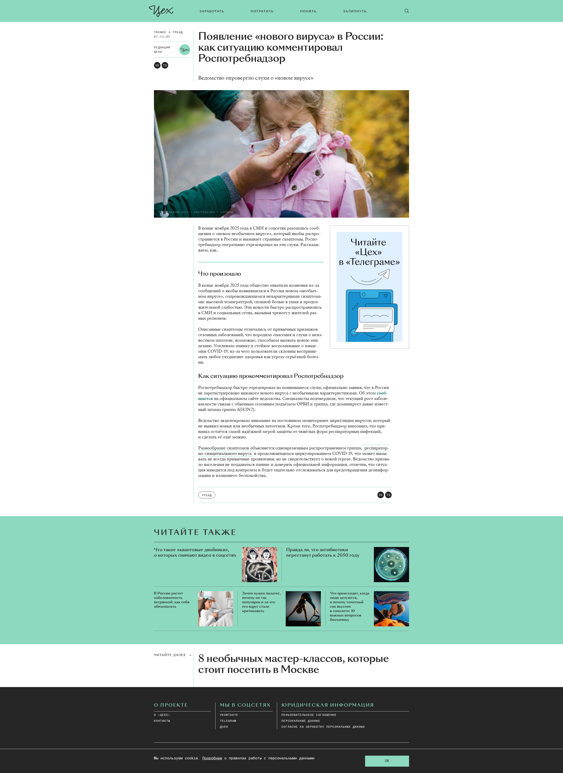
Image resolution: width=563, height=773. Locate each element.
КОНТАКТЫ (162, 721)
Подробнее (212, 758)
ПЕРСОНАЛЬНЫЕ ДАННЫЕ (301, 721)
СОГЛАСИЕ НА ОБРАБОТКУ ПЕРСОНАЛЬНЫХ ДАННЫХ (323, 727)
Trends (160, 32)
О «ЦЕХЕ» (162, 715)
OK (387, 761)
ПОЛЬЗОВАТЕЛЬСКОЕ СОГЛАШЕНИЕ (309, 715)
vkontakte (229, 715)
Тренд (178, 32)
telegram (228, 721)
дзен (224, 727)
